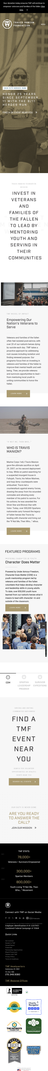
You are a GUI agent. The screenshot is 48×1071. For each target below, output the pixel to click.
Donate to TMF (10, 943)
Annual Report (10, 945)
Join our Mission (22, 828)
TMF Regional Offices (16, 980)
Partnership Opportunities (14, 950)
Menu (43, 24)
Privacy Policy (10, 957)
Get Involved (9, 941)
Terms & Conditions (12, 959)
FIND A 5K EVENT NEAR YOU (18, 112)
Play (25, 294)
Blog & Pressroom (11, 952)
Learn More (16, 394)
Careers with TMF (11, 954)
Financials (8, 947)
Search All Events (22, 782)
